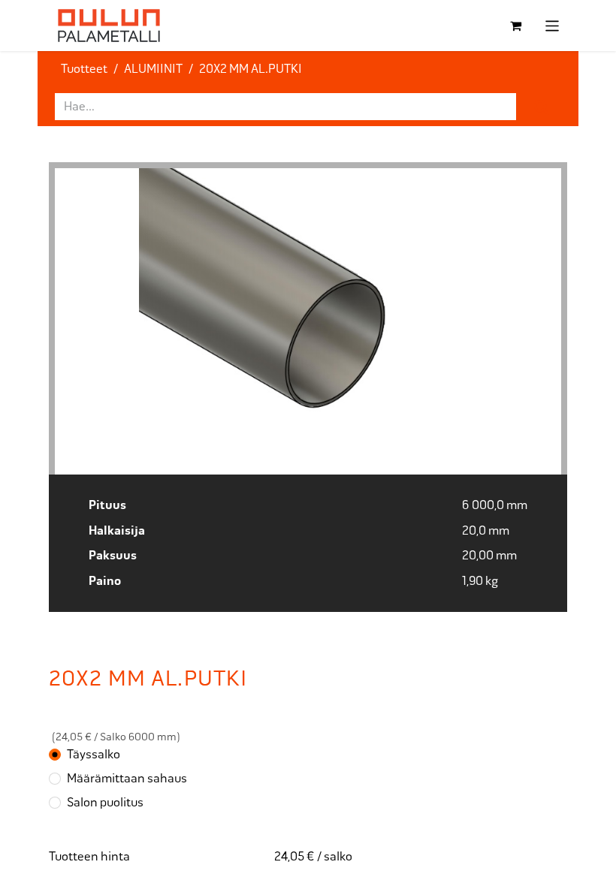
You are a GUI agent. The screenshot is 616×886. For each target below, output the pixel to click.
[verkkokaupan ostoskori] (516, 26)
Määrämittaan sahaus (127, 778)
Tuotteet (84, 69)
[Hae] (541, 106)
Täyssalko (93, 754)
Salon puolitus (105, 802)
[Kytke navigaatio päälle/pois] (552, 26)
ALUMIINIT (153, 69)
